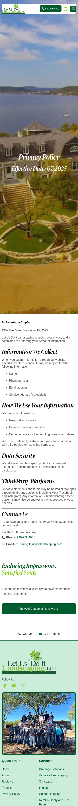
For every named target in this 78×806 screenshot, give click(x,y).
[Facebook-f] (5, 686)
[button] (73, 9)
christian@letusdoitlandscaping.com (38, 544)
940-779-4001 (26, 537)
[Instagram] (23, 686)
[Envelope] (14, 686)
